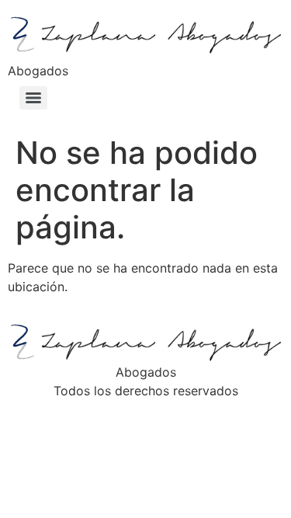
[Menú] (33, 98)
